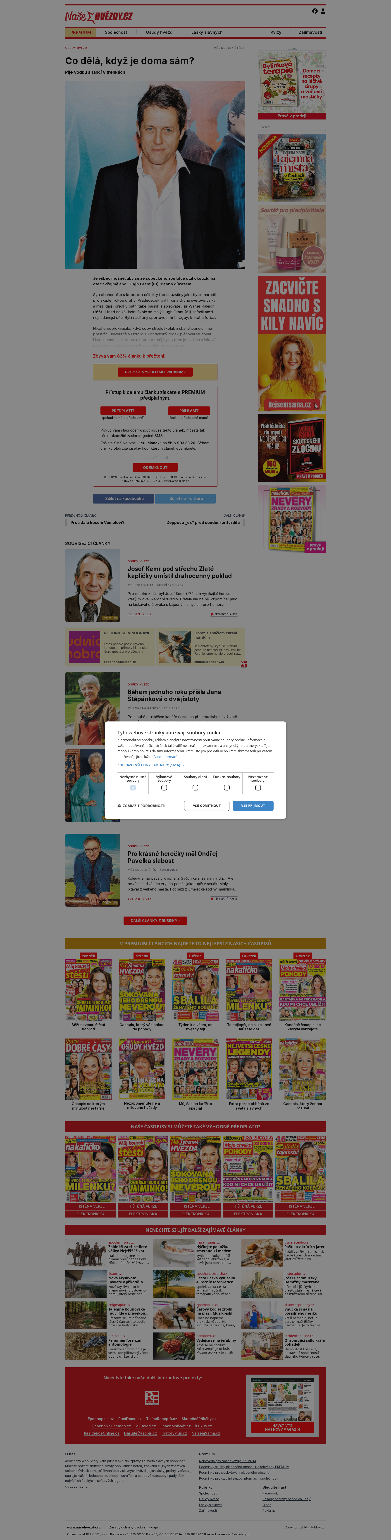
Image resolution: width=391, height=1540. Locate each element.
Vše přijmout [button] (253, 805)
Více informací (165, 756)
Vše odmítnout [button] (207, 805)
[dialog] (195, 770)
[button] (195, 765)
